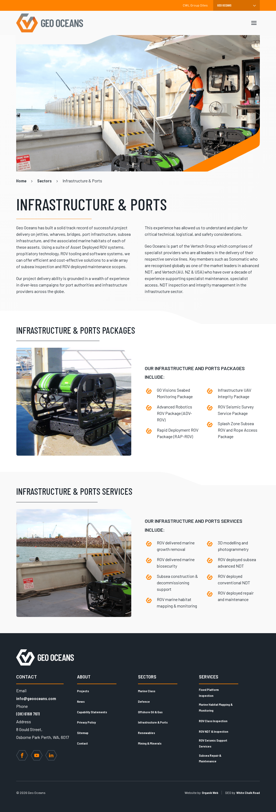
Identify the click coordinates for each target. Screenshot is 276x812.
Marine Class (146, 691)
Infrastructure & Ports (153, 722)
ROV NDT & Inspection (213, 731)
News (81, 701)
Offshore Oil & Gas (150, 712)
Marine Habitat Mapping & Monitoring (216, 707)
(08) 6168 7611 (28, 713)
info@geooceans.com (36, 698)
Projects (83, 691)
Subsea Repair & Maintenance (210, 758)
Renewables (146, 733)
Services (208, 677)
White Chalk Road (248, 792)
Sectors (147, 677)
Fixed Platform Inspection (209, 692)
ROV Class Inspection (213, 721)
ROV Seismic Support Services (213, 743)
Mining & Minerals (149, 743)
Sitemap (82, 733)
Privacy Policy (86, 722)
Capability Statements (92, 712)
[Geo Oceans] (49, 22)
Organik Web (210, 792)
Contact (82, 743)
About (84, 677)
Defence (144, 701)
